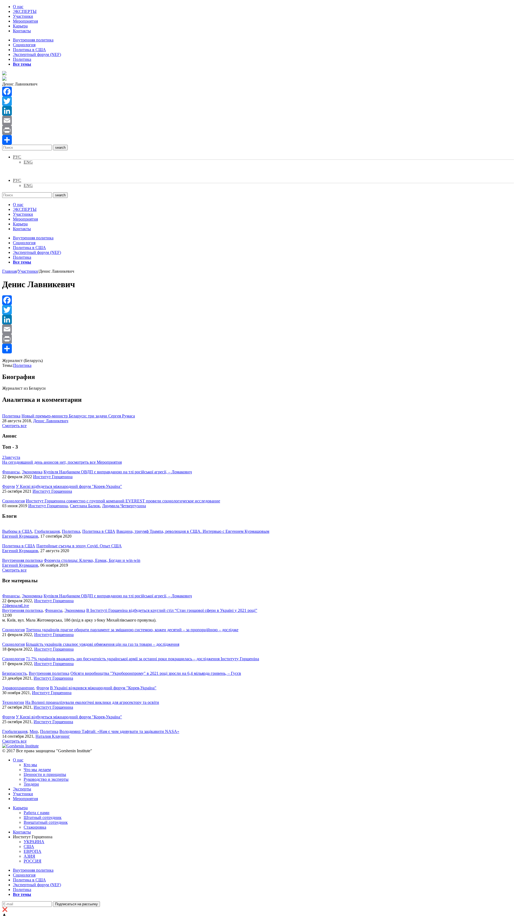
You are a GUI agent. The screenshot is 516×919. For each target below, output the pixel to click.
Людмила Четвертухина (124, 505)
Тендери (31, 784)
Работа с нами (36, 812)
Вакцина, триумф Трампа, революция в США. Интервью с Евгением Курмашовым (192, 531)
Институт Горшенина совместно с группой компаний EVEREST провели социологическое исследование (123, 501)
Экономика (32, 472)
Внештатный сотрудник (46, 822)
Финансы (11, 472)
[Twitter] (258, 101)
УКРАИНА (34, 841)
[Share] (258, 140)
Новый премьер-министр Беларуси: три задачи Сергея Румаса (78, 416)
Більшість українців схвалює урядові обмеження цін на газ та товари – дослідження (102, 644)
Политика (22, 59)
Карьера (20, 26)
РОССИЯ (32, 861)
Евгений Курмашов (20, 536)
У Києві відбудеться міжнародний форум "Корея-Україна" (69, 486)
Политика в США (29, 49)
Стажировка (35, 827)
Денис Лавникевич (50, 420)
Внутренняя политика (33, 40)
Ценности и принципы (45, 774)
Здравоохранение (18, 688)
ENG (28, 162)
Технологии (13, 702)
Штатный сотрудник (43, 817)
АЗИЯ (29, 856)
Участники (23, 16)
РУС (17, 157)
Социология (24, 44)
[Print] (258, 130)
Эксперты (22, 789)
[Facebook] (258, 91)
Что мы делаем (37, 769)
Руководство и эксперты (46, 779)
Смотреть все (14, 425)
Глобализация (47, 531)
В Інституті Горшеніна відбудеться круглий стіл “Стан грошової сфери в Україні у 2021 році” (171, 610)
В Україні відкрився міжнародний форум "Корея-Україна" (103, 688)
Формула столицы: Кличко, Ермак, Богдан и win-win (92, 560)
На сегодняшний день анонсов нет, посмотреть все (62, 462)
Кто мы (30, 764)
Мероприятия (25, 21)
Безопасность (14, 673)
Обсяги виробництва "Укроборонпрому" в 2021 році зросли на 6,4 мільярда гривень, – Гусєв (155, 673)
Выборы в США (17, 531)
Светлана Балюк (85, 505)
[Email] (258, 120)
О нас (18, 6)
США (29, 846)
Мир (34, 731)
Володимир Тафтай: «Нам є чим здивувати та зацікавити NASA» (119, 731)
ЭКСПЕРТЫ (25, 11)
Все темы (22, 64)
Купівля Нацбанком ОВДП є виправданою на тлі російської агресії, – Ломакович (118, 472)
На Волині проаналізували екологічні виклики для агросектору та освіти (92, 702)
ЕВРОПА (32, 851)
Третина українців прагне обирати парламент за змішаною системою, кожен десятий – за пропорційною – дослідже (132, 629)
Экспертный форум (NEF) (37, 54)
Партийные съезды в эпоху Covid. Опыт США (79, 546)
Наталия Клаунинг (52, 736)
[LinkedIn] (258, 111)
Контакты (22, 31)
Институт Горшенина (53, 476)
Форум (8, 486)
